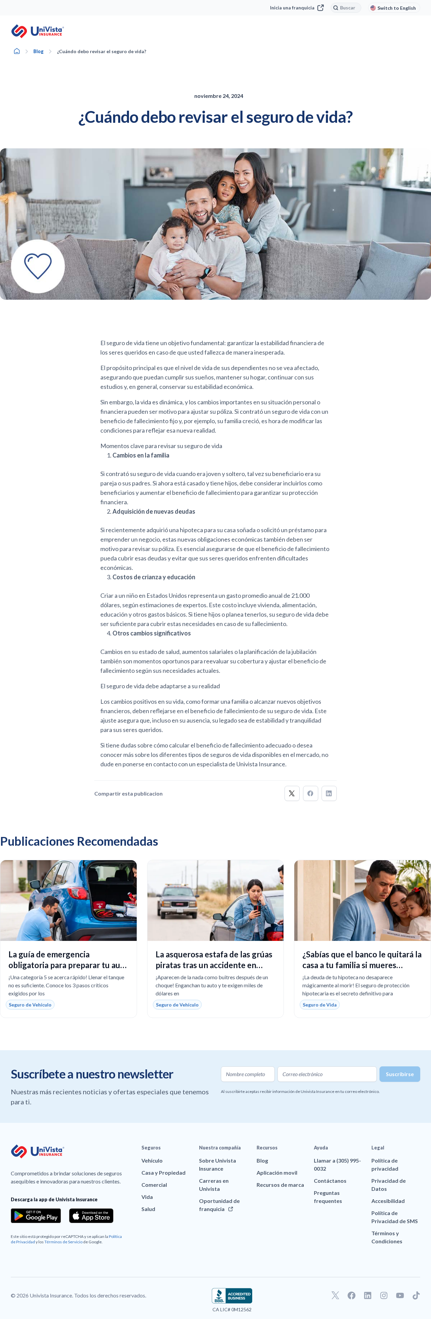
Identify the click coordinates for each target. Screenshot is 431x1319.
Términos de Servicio (63, 1241)
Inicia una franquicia (292, 7)
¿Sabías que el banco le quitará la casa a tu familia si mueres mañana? (362, 965)
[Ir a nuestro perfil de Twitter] (335, 1295)
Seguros (151, 1147)
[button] (292, 793)
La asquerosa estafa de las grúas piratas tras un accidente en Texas (214, 965)
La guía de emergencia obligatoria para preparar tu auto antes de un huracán (68, 965)
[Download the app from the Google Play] (36, 1215)
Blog (38, 51)
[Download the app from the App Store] (91, 1215)
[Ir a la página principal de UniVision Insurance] (38, 31)
